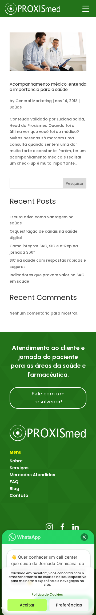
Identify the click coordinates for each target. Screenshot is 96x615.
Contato (19, 495)
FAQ (14, 482)
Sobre (16, 461)
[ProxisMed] (48, 433)
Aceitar (27, 605)
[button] (84, 537)
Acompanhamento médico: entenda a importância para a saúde (48, 87)
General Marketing (33, 100)
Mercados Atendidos (32, 475)
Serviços (19, 468)
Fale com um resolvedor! (48, 398)
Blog (14, 489)
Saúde (16, 107)
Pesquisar (74, 183)
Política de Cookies (47, 594)
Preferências (69, 605)
